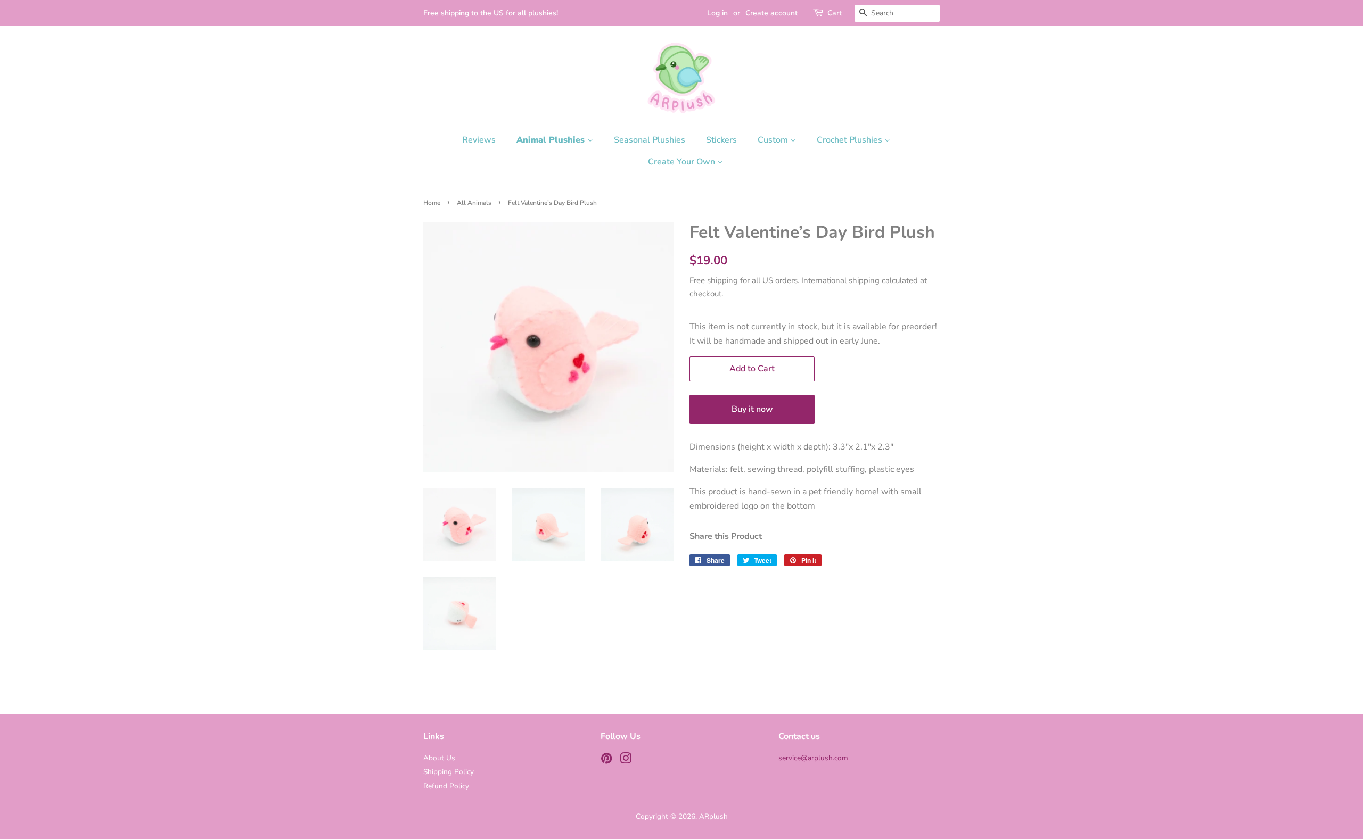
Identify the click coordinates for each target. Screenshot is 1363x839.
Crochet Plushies (850, 140)
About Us (439, 758)
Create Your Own (682, 162)
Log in (717, 13)
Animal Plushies (551, 140)
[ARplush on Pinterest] (606, 760)
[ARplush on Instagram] (625, 760)
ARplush (713, 816)
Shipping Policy (448, 772)
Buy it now (752, 409)
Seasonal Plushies (649, 140)
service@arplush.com (813, 758)
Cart (834, 13)
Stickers (721, 140)
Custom (774, 140)
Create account (771, 13)
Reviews (479, 140)
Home (431, 202)
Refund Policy (446, 786)
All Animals (474, 202)
